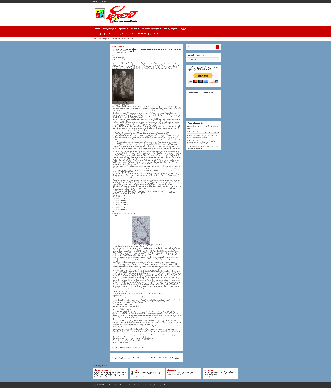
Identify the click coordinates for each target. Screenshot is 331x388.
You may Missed (100, 366)
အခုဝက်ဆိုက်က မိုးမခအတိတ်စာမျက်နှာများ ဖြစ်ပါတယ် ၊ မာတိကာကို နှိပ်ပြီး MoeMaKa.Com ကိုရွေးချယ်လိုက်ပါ (126, 34)
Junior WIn (134, 370)
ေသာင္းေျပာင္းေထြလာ (150, 28)
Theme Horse (144, 385)
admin (124, 53)
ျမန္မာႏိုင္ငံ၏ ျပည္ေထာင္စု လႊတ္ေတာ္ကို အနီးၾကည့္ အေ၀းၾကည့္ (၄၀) (129, 357)
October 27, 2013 (117, 53)
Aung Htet (105, 377)
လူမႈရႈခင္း (122, 28)
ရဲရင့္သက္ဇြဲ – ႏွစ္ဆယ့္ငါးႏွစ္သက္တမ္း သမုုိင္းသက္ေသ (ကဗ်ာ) (164, 357)
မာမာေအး (100, 370)
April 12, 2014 (171, 374)
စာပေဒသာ (134, 28)
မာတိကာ (97, 28)
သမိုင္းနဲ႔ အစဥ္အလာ (170, 28)
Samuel (189, 126)
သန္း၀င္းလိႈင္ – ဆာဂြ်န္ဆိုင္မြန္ (209, 132)
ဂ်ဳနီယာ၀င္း (170, 370)
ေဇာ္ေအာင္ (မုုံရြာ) (118, 46)
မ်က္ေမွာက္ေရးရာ (108, 28)
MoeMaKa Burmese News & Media (113, 385)
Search (217, 47)
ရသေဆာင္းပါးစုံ (107, 370)
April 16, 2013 (207, 377)
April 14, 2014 (134, 377)
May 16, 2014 (98, 377)
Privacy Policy (128, 385)
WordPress (165, 385)
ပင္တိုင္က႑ (183, 28)
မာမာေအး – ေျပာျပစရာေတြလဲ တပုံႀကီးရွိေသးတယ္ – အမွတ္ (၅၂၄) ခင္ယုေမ (110, 373)
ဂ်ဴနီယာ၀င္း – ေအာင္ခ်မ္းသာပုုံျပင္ (180, 372)
